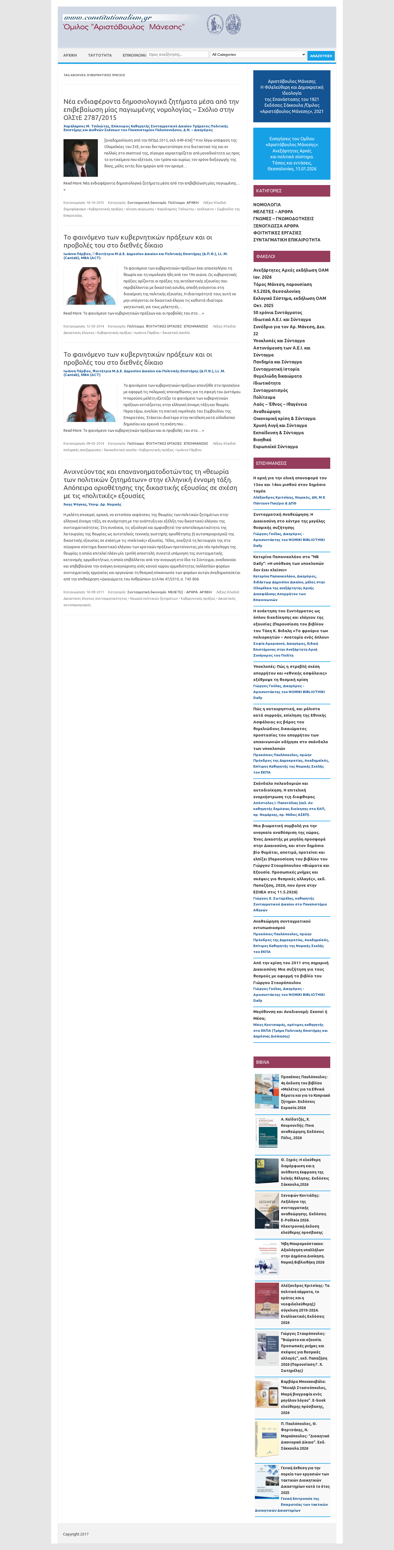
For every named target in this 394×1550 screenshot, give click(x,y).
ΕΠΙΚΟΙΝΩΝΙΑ (135, 55)
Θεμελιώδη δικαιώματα (277, 376)
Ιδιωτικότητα (267, 383)
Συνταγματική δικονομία (146, 202)
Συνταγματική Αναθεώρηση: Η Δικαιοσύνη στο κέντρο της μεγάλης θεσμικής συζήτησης (289, 521)
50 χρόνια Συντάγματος (277, 312)
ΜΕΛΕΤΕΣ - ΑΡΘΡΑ (183, 592)
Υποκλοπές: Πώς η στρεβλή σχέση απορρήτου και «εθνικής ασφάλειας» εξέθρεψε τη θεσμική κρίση (290, 673)
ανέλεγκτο (205, 209)
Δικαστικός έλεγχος (79, 332)
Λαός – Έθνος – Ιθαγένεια (280, 404)
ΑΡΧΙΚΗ (70, 55)
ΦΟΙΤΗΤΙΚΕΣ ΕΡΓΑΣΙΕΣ (164, 326)
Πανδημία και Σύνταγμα (277, 361)
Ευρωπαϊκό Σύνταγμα (275, 446)
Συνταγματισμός (270, 390)
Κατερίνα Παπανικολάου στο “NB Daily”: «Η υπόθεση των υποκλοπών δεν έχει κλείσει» (288, 563)
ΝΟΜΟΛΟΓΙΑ (267, 204)
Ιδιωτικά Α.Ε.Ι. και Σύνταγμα (282, 319)
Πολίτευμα (176, 202)
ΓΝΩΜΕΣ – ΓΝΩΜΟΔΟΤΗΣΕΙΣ (283, 218)
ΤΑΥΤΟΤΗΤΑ (100, 55)
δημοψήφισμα (75, 209)
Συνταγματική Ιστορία (276, 369)
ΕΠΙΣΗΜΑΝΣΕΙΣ (196, 326)
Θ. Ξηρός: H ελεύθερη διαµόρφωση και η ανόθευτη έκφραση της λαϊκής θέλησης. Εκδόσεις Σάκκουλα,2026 (305, 1172)
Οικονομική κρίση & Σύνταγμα (284, 418)
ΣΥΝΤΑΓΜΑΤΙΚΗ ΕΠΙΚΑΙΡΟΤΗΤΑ (287, 239)
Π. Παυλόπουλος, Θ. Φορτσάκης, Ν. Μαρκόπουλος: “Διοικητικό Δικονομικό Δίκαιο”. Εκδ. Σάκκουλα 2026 (305, 1436)
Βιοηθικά (262, 439)
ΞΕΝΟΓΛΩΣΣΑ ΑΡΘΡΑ (276, 225)
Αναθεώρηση (266, 411)
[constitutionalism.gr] (156, 39)
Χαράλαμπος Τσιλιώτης (175, 209)
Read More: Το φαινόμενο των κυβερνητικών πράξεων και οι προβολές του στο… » (134, 313)
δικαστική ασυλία (176, 332)
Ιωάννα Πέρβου (147, 332)
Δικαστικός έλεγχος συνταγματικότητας (95, 598)
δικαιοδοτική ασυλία (120, 450)
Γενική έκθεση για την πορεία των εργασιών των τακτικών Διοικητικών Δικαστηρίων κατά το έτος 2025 (305, 1480)
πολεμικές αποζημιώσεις (82, 450)
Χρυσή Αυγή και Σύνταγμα (280, 425)
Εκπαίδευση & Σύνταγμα (278, 432)
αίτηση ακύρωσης (140, 209)
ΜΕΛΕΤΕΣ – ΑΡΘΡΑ (273, 211)
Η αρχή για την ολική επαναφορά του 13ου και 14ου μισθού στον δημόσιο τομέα (290, 484)
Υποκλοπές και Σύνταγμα (279, 340)
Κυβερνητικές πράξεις (106, 209)
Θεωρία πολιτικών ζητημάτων (154, 598)
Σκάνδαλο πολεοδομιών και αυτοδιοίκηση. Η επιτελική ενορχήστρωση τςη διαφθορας (284, 790)
